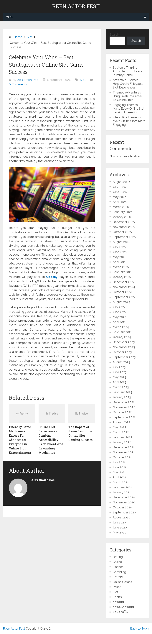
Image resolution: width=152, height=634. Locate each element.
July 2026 (119, 187)
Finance (118, 567)
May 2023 (119, 377)
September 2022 (124, 417)
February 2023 (122, 392)
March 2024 (121, 327)
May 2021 (119, 472)
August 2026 (121, 182)
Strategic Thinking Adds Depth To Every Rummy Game (127, 71)
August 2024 (121, 302)
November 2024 (124, 287)
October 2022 (122, 412)
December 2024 (124, 282)
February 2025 (122, 272)
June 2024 (120, 312)
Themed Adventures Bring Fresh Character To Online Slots (127, 96)
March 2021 (120, 482)
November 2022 (124, 407)
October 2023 (122, 352)
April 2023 (119, 382)
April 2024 (120, 322)
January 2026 (122, 217)
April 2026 (120, 202)
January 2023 (122, 397)
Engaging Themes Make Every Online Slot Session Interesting (128, 108)
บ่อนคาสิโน (120, 612)
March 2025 (121, 267)
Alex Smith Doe (27, 80)
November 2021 (124, 452)
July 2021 (119, 462)
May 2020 (119, 532)
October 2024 (122, 292)
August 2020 (121, 517)
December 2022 (124, 402)
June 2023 (120, 372)
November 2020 (124, 502)
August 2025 (121, 242)
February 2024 (123, 332)
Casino (117, 562)
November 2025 (124, 227)
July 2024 (119, 307)
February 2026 (123, 212)
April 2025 (119, 262)
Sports (117, 597)
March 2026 (121, 207)
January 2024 (122, 337)
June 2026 (120, 192)
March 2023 (121, 387)
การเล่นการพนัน (123, 607)
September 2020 (124, 512)
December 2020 (124, 497)
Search (114, 34)
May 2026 (119, 197)
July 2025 (119, 247)
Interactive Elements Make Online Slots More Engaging (129, 121)
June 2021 (119, 467)
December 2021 (123, 447)
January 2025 (122, 277)
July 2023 (119, 367)
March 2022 (121, 432)
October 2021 (122, 457)
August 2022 (121, 422)
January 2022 (122, 442)
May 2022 (119, 427)
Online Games (122, 582)
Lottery (118, 577)
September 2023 (124, 357)
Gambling (119, 572)
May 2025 (119, 257)
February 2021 (122, 487)
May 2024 (119, 317)
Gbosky (51, 277)
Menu (9, 16)
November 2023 (124, 347)
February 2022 (122, 437)
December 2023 (124, 342)
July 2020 (119, 522)
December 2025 (124, 222)
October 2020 (122, 507)
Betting (118, 557)
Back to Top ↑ (139, 628)
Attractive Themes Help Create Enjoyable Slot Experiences (128, 83)
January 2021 (121, 492)
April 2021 (119, 477)
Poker (116, 587)
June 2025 (120, 252)
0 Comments (18, 84)
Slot (82, 80)
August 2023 (121, 362)
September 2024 (124, 297)
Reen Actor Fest (76, 6)
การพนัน (118, 602)
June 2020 (120, 527)
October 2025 (122, 232)
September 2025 (124, 237)
